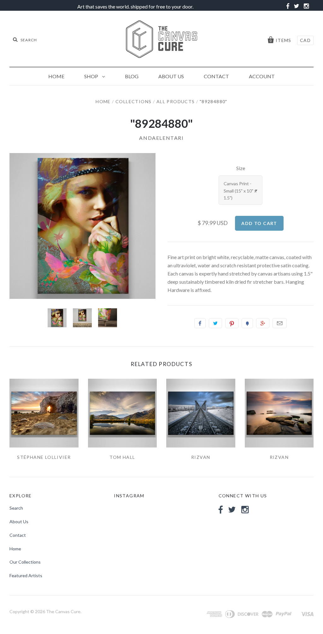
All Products (175, 101)
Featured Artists (25, 575)
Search (16, 508)
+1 (262, 323)
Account (262, 76)
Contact (216, 76)
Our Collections (25, 562)
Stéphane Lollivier (44, 457)
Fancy (247, 323)
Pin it (231, 323)
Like (200, 323)
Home (56, 76)
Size (240, 168)
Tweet (215, 323)
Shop (91, 76)
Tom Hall (122, 457)
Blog (131, 76)
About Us (171, 76)
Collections (133, 101)
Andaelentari (161, 138)
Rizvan (200, 457)
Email (280, 323)
